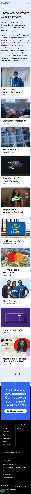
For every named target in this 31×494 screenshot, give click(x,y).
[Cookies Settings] (2, 491)
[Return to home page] (5, 3)
